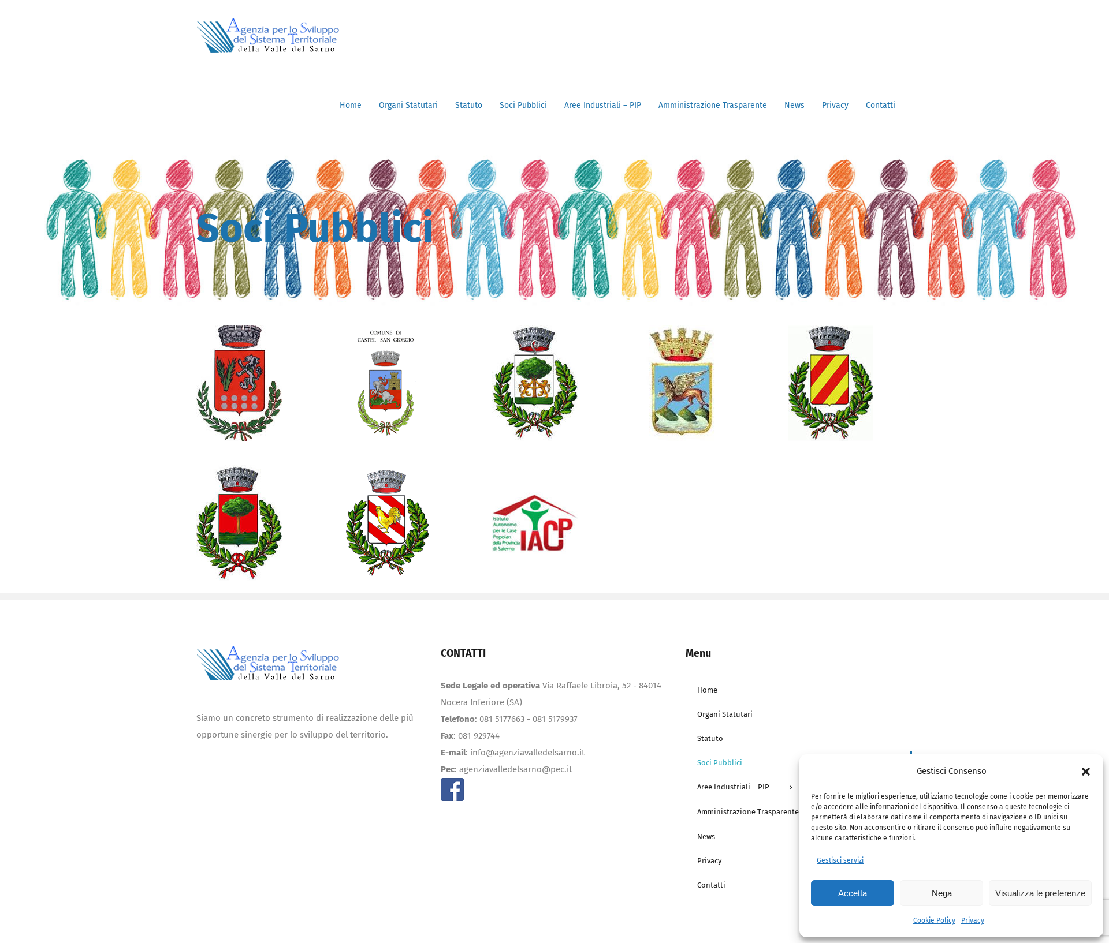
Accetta (852, 893)
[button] (1086, 771)
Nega (942, 893)
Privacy (972, 920)
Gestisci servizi (840, 860)
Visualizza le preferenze (1040, 893)
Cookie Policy (934, 920)
